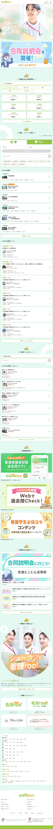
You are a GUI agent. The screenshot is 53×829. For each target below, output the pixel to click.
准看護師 (7, 766)
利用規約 (32, 813)
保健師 (12, 766)
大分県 (17, 761)
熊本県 (14, 761)
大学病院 (3, 771)
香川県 (7, 758)
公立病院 (7, 771)
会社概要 (20, 812)
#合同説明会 (4, 584)
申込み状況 (29, 801)
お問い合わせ (29, 808)
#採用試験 (14, 598)
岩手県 (10, 739)
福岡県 (3, 761)
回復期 (12, 776)
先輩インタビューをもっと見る (26, 439)
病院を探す (29, 804)
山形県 (21, 739)
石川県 (10, 742)
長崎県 (10, 761)
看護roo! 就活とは (30, 799)
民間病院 (16, 771)
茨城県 (3, 745)
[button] (23, 68)
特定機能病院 (11, 781)
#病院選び (14, 606)
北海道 (3, 739)
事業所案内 (26, 812)
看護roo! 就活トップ (5, 799)
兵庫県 (14, 751)
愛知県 (10, 748)
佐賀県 (7, 761)
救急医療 (23, 781)
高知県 (14, 758)
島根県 (7, 755)
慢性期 (15, 776)
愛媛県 (10, 758)
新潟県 (3, 742)
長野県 (21, 742)
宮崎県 (21, 761)
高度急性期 (4, 776)
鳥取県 (3, 755)
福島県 (25, 739)
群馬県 (10, 745)
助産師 (15, 766)
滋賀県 (3, 751)
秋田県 (17, 739)
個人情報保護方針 (40, 813)
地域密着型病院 (18, 781)
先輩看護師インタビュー (32, 806)
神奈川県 (25, 745)
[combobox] (14, 147)
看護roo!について (13, 812)
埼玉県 (14, 745)
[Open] (47, 360)
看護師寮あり (4, 782)
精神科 (38, 781)
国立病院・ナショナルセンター (25, 771)
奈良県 (17, 751)
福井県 (14, 742)
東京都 (21, 745)
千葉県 (17, 745)
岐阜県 (3, 748)
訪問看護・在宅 (43, 781)
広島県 (14, 755)
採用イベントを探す (5, 806)
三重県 (14, 748)
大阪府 (10, 751)
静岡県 (7, 748)
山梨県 (17, 742)
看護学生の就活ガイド (5, 808)
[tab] (13, 142)
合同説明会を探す (4, 804)
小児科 (27, 781)
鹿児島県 (25, 761)
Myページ (3, 801)
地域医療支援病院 (5, 781)
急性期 (8, 776)
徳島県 (3, 758)
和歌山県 (21, 751)
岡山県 (10, 755)
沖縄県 (29, 761)
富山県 (7, 742)
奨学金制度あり (10, 782)
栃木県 (7, 745)
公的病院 (12, 771)
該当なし (19, 776)
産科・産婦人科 (33, 781)
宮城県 (14, 739)
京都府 (7, 751)
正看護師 (3, 766)
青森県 (7, 739)
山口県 (17, 755)
